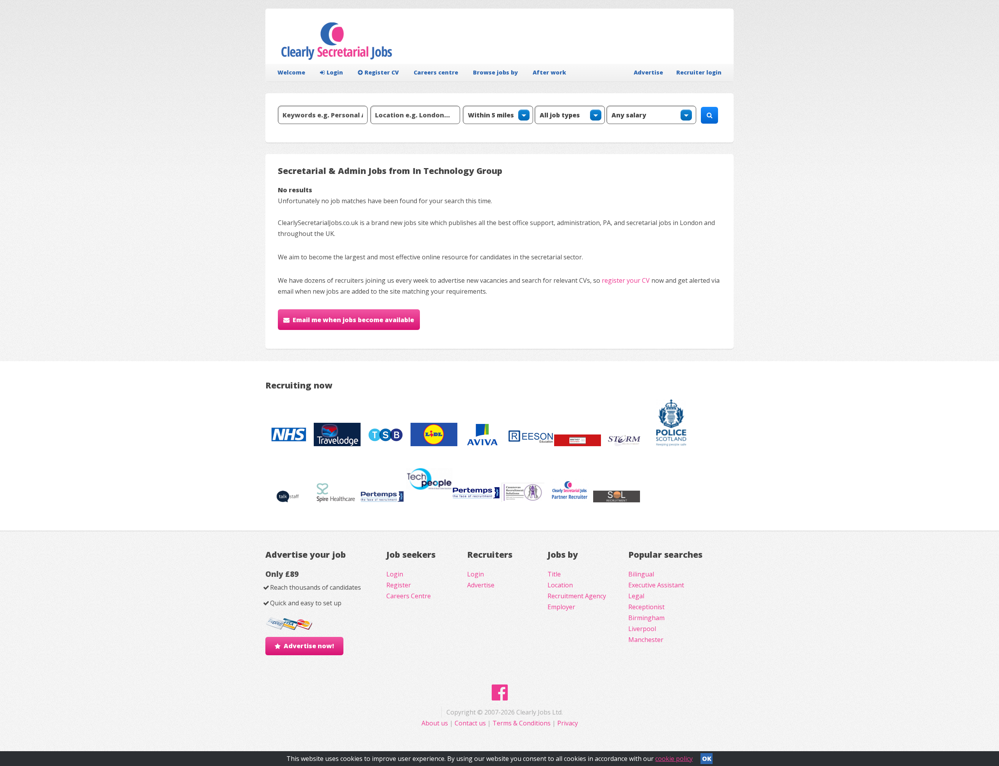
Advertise (648, 72)
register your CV (626, 280)
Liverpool (642, 628)
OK (706, 758)
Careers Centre (408, 596)
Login (335, 72)
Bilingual (641, 574)
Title (554, 574)
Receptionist (646, 607)
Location (560, 585)
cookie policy (674, 758)
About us (435, 723)
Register (398, 585)
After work (549, 72)
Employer (561, 607)
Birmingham (646, 618)
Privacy (567, 723)
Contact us (471, 723)
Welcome (291, 72)
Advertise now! (309, 646)
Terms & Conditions (521, 723)
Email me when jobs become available (353, 320)
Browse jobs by (495, 72)
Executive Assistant (656, 585)
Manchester (645, 639)
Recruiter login (699, 72)
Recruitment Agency (576, 596)
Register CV (381, 72)
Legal (636, 596)
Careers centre (436, 72)
